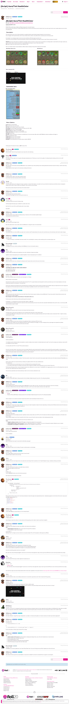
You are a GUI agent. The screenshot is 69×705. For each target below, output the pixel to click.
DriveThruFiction (6, 688)
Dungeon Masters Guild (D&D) (52, 682)
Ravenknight (9, 243)
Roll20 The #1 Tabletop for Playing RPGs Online (11, 677)
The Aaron (9, 149)
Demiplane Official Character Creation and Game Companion (34, 677)
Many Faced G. (10, 307)
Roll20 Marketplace (7, 681)
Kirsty (7, 155)
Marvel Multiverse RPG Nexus (30, 682)
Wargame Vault (6, 690)
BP (6, 375)
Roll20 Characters (7, 680)
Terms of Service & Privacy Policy (21, 669)
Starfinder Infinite (50, 685)
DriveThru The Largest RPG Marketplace (9, 685)
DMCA (28, 669)
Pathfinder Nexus (28, 679)
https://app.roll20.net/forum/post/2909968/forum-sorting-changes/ (55, 570)
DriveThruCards (6, 689)
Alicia (7, 437)
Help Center (34, 669)
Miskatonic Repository (51, 686)
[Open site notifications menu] (63, 1)
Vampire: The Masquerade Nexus (31, 681)
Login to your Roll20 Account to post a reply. (18, 664)
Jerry (7, 458)
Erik (7, 199)
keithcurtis (9, 274)
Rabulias (8, 562)
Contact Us (30, 669)
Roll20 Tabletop (6, 679)
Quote (11, 18)
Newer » (65, 12)
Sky (7, 250)
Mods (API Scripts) (11, 8)
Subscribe (55, 1)
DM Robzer (9, 606)
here (40, 701)
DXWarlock (9, 17)
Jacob (7, 181)
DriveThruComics (7, 686)
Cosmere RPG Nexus (29, 684)
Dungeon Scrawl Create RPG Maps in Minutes (52, 677)
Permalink (7, 18)
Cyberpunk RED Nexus (29, 685)
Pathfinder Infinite (50, 683)
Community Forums (4, 8)
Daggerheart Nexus (28, 680)
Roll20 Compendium (7, 682)
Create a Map (49, 679)
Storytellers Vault (50, 687)
